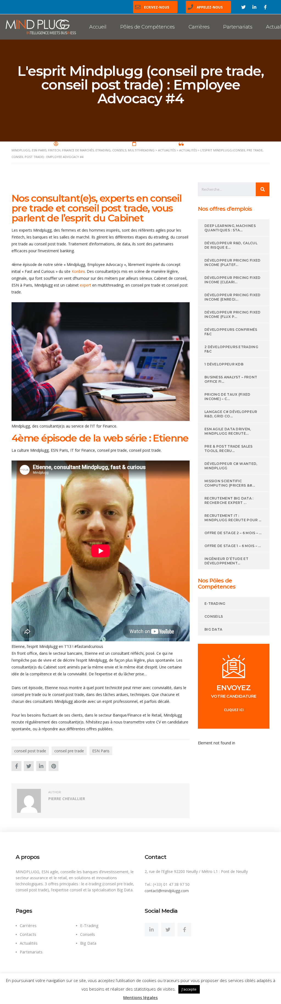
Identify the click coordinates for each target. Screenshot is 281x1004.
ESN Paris (100, 750)
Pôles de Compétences (147, 27)
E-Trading (89, 925)
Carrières (199, 27)
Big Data (88, 943)
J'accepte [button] (189, 989)
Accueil (97, 27)
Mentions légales (140, 997)
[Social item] (151, 929)
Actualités (29, 943)
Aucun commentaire (206, 144)
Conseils (87, 934)
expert (85, 285)
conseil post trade (30, 750)
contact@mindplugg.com (167, 890)
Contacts (28, 934)
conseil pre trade (69, 750)
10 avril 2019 (150, 144)
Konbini (78, 271)
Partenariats (237, 27)
